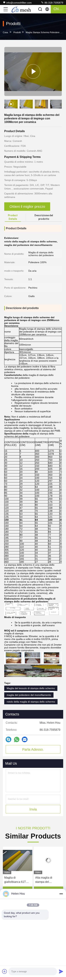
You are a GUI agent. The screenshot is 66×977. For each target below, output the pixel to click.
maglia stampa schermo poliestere (42, 32)
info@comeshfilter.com (19, 2)
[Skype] (8, 739)
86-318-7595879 (53, 2)
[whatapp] (16, 739)
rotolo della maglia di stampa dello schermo (31, 701)
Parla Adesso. (33, 749)
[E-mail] (24, 739)
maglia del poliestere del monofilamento (29, 695)
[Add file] (4, 971)
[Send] (61, 971)
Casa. (5, 32)
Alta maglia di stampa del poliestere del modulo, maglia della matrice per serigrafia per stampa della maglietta (34, 880)
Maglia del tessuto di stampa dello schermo (31, 688)
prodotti (17, 32)
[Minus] (61, 894)
